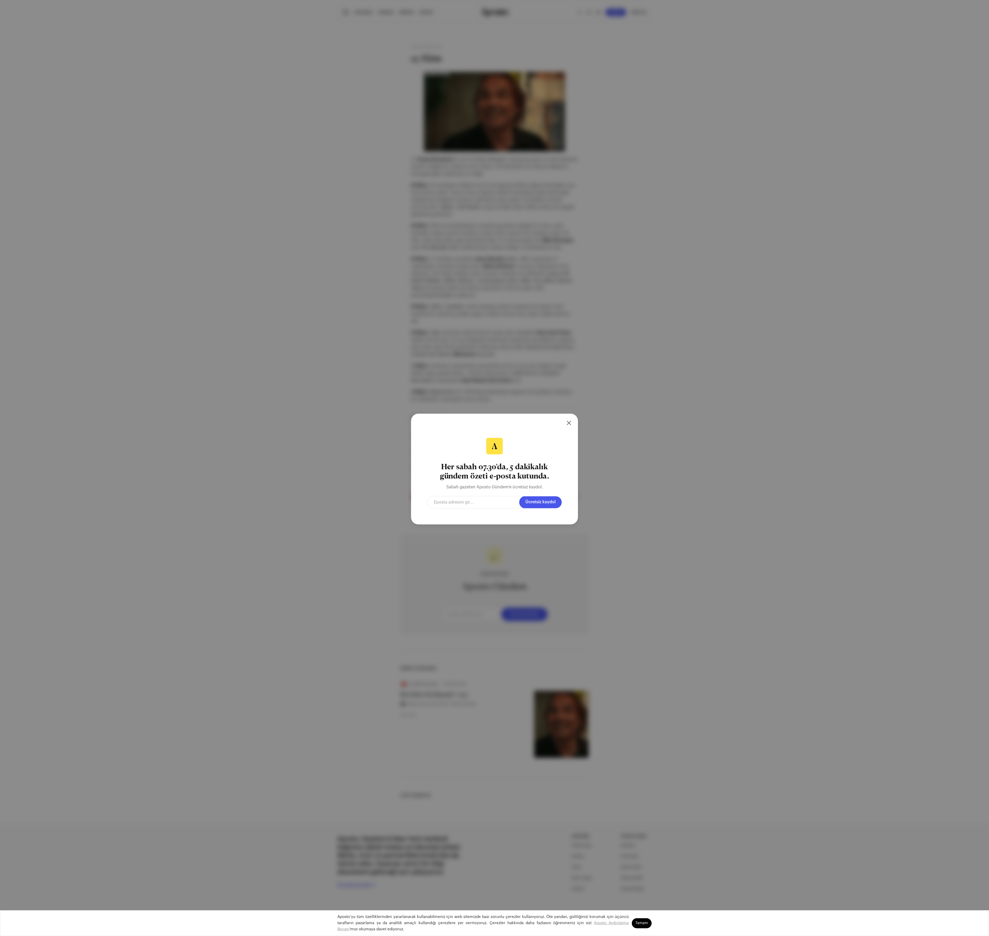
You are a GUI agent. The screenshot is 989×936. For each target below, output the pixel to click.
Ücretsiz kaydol (540, 502)
